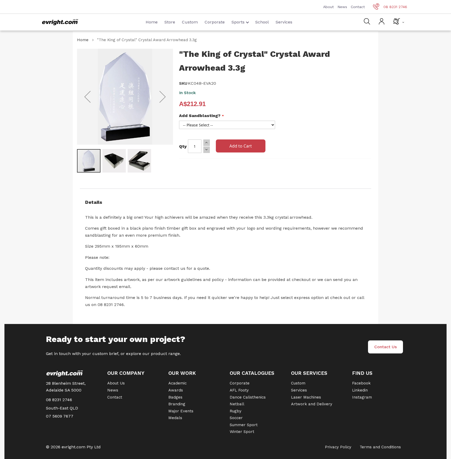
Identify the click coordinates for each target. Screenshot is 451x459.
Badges (175, 397)
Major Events (180, 411)
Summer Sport (244, 425)
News (342, 7)
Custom (190, 22)
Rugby (235, 411)
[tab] (225, 202)
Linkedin (360, 390)
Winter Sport (242, 431)
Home (152, 22)
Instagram (362, 397)
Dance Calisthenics (248, 397)
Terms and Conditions (380, 447)
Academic (177, 383)
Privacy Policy (338, 447)
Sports (238, 22)
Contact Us (385, 346)
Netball (237, 404)
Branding (176, 404)
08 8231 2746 (395, 7)
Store (169, 22)
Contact (358, 7)
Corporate (215, 22)
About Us (116, 383)
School (262, 22)
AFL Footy (239, 390)
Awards (175, 390)
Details (93, 202)
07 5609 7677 (59, 416)
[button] (87, 97)
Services (284, 22)
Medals (175, 417)
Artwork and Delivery (311, 404)
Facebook (361, 383)
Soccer (236, 417)
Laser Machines (306, 397)
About (328, 7)
